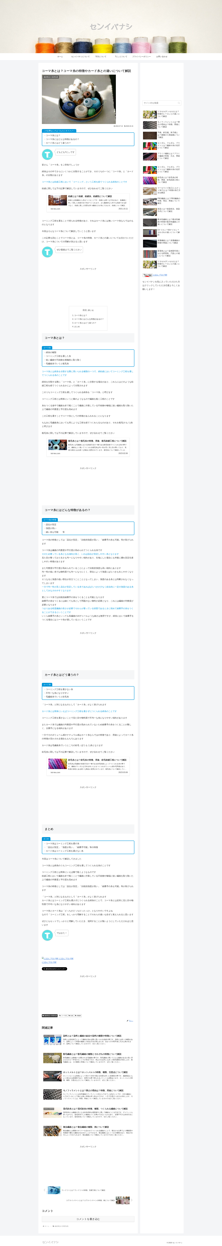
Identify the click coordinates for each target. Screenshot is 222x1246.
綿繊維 (79, 1015)
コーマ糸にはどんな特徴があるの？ (89, 319)
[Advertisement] (88, 287)
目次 (85, 310)
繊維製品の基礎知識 (50, 1015)
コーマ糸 (64, 1015)
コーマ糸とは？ (80, 315)
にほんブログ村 (49, 962)
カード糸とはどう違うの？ (85, 323)
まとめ (77, 326)
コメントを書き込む (88, 1219)
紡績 (71, 1015)
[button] (179, 103)
